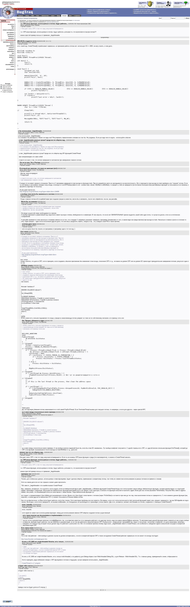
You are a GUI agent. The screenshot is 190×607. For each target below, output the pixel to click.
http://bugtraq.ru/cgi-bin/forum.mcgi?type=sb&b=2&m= (39, 254)
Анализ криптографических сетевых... (99, 9)
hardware (11, 49)
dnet (70, 15)
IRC (13, 28)
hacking (11, 55)
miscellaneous (9, 64)
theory (12, 44)
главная (20, 15)
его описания (76, 20)
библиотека (45, 15)
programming (33, 18)
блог (37, 15)
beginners (11, 36)
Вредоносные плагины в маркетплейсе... (146, 13)
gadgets (11, 57)
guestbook (11, 34)
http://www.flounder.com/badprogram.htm (34, 539)
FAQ (12, 26)
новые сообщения (8, 30)
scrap (12, 66)
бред (58, 15)
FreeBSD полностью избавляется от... (145, 9)
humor (12, 62)
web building (10, 45)
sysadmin (11, 38)
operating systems (8, 42)
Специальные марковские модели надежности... (102, 13)
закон (53, 15)
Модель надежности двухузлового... (98, 11)
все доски (11, 24)
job (13, 59)
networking (10, 51)
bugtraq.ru (20, 18)
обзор (27, 15)
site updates (10, 32)
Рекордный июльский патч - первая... (145, 11)
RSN (32, 15)
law (13, 53)
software (11, 47)
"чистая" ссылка (25, 26)
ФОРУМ (3, 21)
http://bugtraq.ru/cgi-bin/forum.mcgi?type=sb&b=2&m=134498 (39, 191)
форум (64, 15)
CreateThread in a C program (31, 563)
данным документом (52, 21)
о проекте (77, 15)
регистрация (10, 69)
